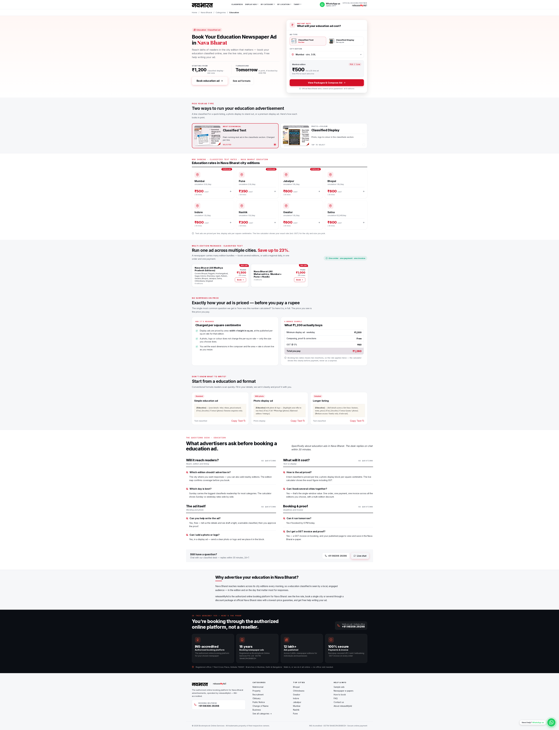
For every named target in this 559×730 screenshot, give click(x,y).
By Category (267, 4)
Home (194, 12)
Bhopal (296, 687)
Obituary (257, 698)
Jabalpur (297, 702)
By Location (283, 4)
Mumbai (296, 706)
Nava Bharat (206, 12)
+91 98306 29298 (337, 556)
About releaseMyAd (343, 706)
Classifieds (237, 4)
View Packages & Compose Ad (325, 82)
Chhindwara (298, 691)
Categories (221, 12)
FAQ (336, 698)
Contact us (339, 702)
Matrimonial (258, 687)
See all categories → (262, 713)
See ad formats (241, 80)
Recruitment (258, 694)
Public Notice (259, 702)
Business (257, 710)
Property (257, 691)
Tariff (297, 4)
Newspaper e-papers (343, 691)
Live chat (361, 556)
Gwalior (296, 694)
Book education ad (208, 80)
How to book (340, 694)
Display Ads (251, 4)
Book (239, 280)
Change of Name (260, 706)
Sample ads (339, 687)
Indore (296, 698)
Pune (295, 713)
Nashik (296, 710)
